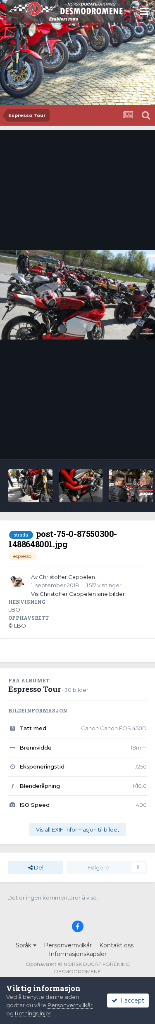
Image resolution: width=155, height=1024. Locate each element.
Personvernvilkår (68, 945)
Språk (24, 945)
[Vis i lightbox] (77, 295)
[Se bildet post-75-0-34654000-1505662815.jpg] (81, 485)
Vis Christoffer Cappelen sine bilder (78, 593)
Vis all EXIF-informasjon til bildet (77, 829)
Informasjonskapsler (78, 954)
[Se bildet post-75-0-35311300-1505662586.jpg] (30, 485)
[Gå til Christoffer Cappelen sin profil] (17, 582)
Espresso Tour (34, 689)
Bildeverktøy (119, 444)
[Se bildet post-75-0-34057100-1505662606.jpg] (131, 485)
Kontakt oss (116, 945)
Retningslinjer (33, 1013)
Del (38, 867)
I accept (130, 1000)
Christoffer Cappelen (67, 577)
